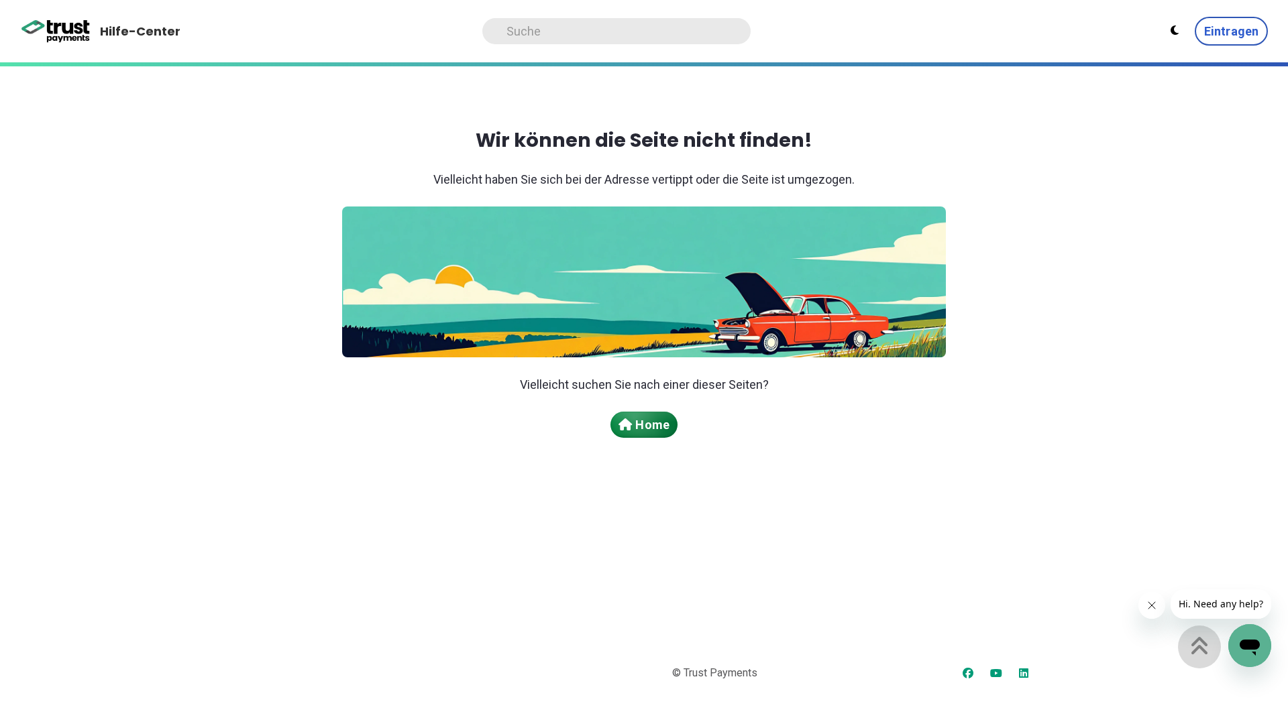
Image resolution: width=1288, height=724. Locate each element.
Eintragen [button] (1231, 31)
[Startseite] (56, 31)
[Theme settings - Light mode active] (1174, 30)
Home (652, 425)
